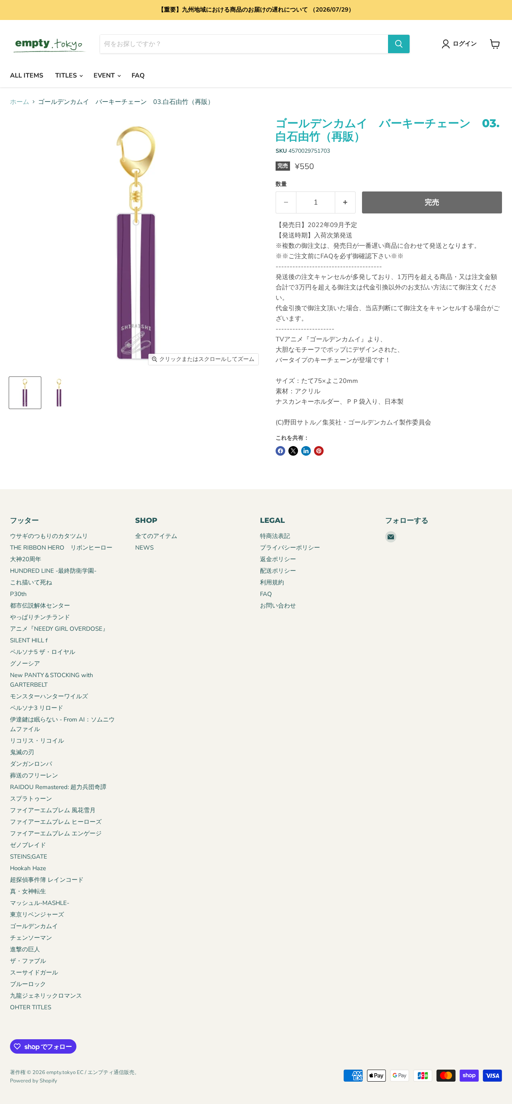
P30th (18, 594)
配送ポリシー (278, 571)
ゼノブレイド (28, 845)
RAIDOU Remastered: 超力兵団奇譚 (58, 787)
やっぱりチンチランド (40, 617)
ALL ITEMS (26, 75)
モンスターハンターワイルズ (49, 696)
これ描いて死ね (31, 582)
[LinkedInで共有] (306, 451)
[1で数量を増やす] (345, 202)
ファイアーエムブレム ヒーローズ (56, 822)
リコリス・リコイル (37, 741)
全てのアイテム (156, 536)
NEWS (144, 548)
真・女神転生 (28, 891)
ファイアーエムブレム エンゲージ (56, 833)
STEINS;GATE (28, 857)
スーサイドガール (34, 972)
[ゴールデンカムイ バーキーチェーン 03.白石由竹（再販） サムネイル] (25, 393)
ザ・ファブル (28, 961)
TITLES (66, 75)
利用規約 (272, 582)
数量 (281, 184)
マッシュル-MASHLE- (39, 903)
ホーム (19, 102)
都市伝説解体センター (40, 606)
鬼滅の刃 (22, 752)
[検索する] (399, 44)
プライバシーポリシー (290, 548)
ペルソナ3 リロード (36, 708)
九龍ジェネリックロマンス (46, 996)
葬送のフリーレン (34, 775)
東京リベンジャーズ (37, 915)
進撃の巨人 (25, 949)
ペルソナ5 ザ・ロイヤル (42, 652)
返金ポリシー (278, 559)
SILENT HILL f (29, 640)
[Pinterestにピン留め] (319, 451)
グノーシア (25, 664)
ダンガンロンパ (31, 764)
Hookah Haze (28, 868)
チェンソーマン (31, 938)
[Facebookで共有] (280, 451)
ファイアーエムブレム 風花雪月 (53, 810)
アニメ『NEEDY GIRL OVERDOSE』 (59, 629)
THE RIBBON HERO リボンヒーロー (61, 548)
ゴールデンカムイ (34, 926)
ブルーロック (28, 984)
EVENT (105, 75)
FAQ (138, 75)
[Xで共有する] (293, 451)
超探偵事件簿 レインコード (47, 880)
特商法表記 (275, 536)
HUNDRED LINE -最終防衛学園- (53, 571)
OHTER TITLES (30, 1007)
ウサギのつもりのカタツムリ (49, 536)
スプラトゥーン (31, 799)
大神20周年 (25, 559)
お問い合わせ (278, 606)
